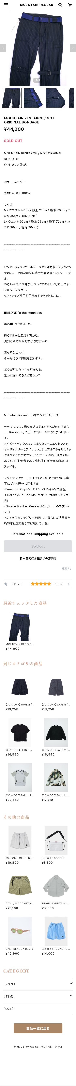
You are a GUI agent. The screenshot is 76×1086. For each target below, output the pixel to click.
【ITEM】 (8, 996)
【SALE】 (8, 1009)
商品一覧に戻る (38, 1028)
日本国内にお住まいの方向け (38, 558)
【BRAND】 (10, 984)
